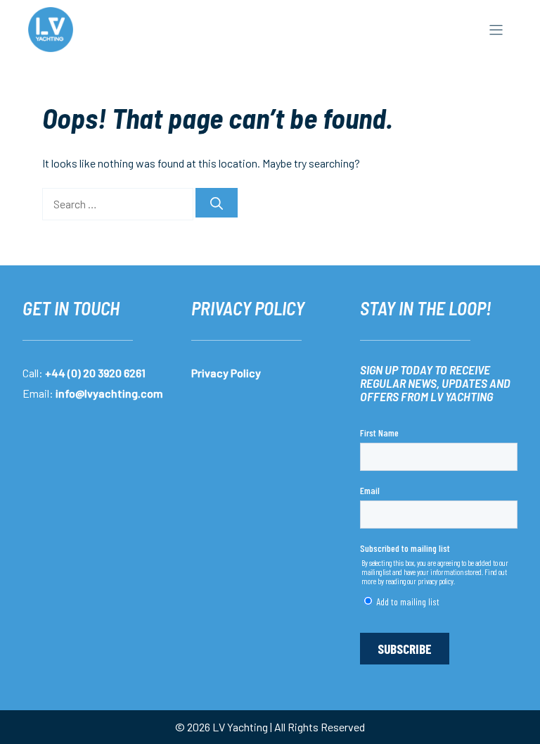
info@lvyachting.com (109, 393)
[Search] (216, 202)
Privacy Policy (226, 372)
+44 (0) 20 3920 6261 (95, 372)
